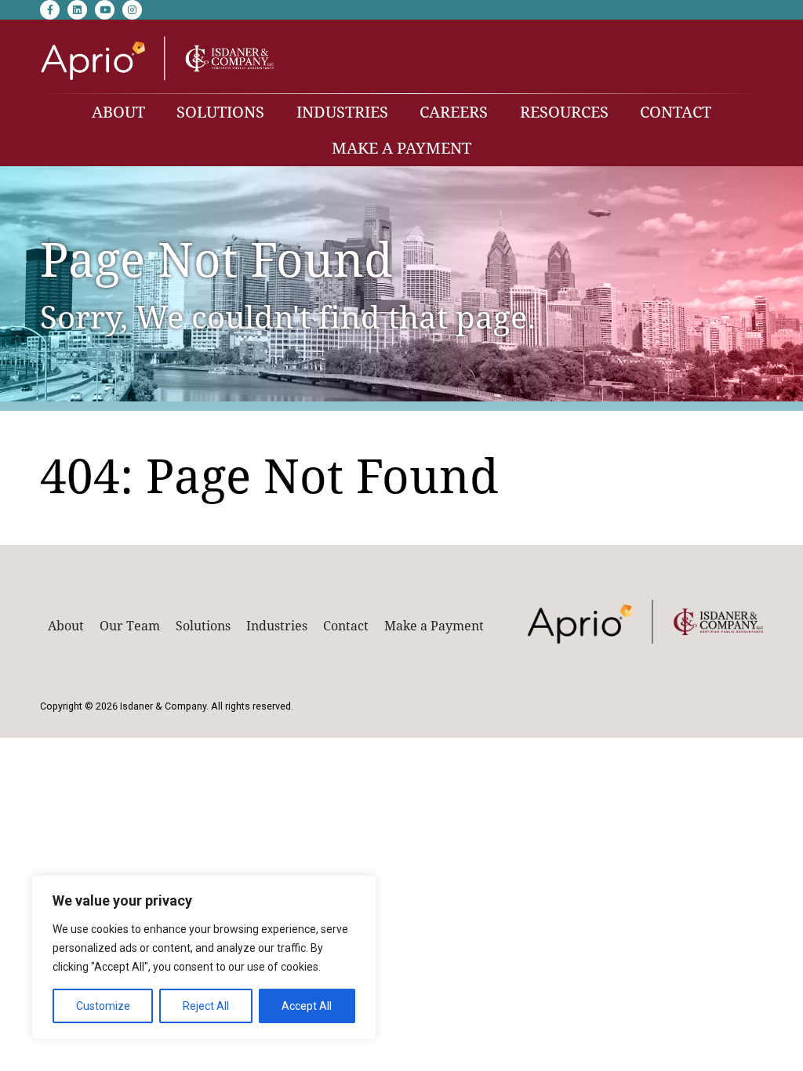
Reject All (206, 1006)
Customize (103, 1006)
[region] (203, 957)
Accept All (307, 1006)
